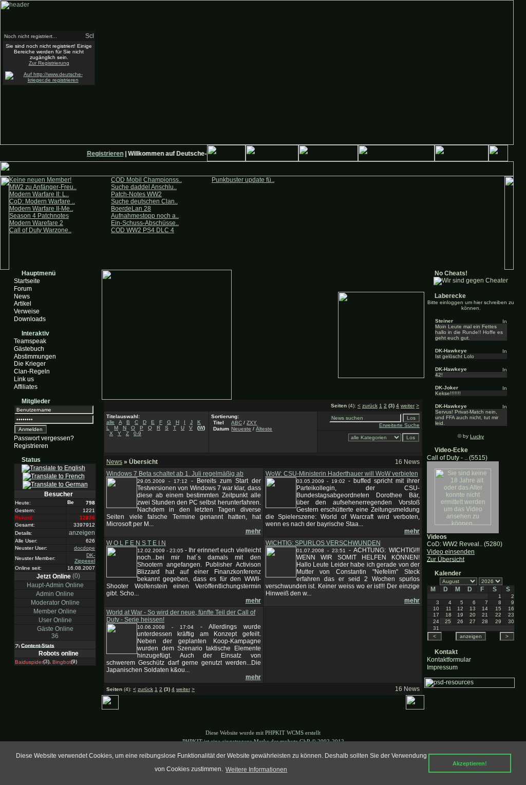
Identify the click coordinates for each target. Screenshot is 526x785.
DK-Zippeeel (84, 558)
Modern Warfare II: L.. (39, 194)
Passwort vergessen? (44, 438)
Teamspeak (30, 341)
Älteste (264, 429)
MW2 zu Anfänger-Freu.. (43, 187)
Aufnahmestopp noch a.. (145, 215)
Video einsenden (451, 551)
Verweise (27, 311)
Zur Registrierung (49, 63)
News (22, 296)
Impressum (442, 666)
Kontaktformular (449, 659)
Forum (23, 288)
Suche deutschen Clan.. (144, 201)
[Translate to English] (53, 468)
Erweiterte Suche (399, 425)
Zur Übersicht (445, 559)
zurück (370, 405)
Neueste (241, 429)
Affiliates (25, 386)
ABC (236, 422)
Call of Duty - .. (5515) (457, 457)
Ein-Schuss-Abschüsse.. (145, 223)
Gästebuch (29, 348)
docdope (84, 548)
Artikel (22, 303)
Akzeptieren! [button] (470, 763)
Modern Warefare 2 (36, 223)
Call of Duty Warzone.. (40, 230)
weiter (408, 405)
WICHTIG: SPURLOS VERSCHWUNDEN (323, 543)
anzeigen (82, 532)
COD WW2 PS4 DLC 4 (142, 230)
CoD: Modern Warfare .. (42, 201)
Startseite (27, 281)
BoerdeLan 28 (131, 208)
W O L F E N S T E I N (136, 543)
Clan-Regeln (32, 371)
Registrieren (102, 153)
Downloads (30, 319)
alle (110, 422)
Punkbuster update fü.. (243, 179)
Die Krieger (30, 363)
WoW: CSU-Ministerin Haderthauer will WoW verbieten (342, 473)
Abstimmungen (35, 356)
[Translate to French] (54, 476)
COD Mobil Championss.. (146, 179)
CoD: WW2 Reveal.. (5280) (464, 544)
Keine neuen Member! (40, 179)
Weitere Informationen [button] (256, 769)
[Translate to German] (55, 485)
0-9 (137, 433)
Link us (24, 379)
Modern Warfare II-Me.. (41, 208)
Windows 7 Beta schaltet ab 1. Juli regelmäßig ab (174, 473)
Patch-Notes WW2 (136, 194)
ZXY (252, 422)
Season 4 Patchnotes (39, 215)
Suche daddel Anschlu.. (144, 187)
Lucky (477, 436)
